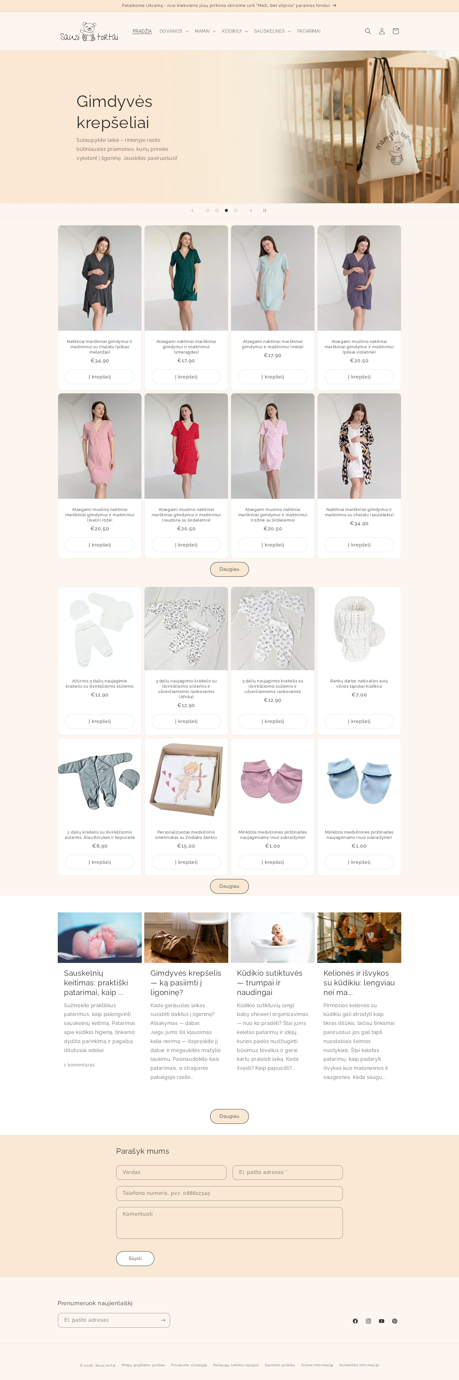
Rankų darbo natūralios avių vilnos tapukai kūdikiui (359, 684)
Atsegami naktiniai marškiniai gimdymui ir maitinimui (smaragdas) (186, 346)
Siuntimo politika (280, 1365)
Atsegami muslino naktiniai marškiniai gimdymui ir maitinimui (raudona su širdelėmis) (186, 515)
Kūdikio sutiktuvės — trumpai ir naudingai (270, 983)
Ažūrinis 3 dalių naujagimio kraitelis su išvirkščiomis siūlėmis (100, 684)
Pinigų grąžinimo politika (143, 1365)
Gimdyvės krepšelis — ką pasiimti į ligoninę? (186, 983)
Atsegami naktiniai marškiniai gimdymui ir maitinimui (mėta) (272, 344)
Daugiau (229, 569)
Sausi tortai (105, 1365)
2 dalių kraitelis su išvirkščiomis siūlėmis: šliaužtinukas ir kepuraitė (100, 835)
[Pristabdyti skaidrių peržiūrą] (267, 210)
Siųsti (135, 1258)
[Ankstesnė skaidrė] (192, 210)
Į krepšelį (100, 377)
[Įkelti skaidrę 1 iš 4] (207, 210)
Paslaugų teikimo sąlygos (236, 1365)
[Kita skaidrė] (251, 210)
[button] (173, 31)
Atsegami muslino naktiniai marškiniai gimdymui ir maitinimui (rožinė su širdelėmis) (273, 515)
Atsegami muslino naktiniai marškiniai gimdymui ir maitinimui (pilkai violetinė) (359, 346)
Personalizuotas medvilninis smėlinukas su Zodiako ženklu (186, 835)
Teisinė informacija (317, 1365)
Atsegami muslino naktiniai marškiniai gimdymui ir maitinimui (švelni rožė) (100, 515)
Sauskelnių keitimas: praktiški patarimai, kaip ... (96, 983)
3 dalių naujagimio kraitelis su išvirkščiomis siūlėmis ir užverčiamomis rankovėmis (273, 686)
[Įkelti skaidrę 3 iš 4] (226, 210)
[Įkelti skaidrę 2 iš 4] (217, 210)
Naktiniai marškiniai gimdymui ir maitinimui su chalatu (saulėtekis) (359, 512)
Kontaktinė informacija (359, 1365)
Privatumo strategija (189, 1365)
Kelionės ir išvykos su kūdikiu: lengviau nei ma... (359, 983)
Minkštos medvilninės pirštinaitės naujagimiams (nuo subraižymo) (273, 835)
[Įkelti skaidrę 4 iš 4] (235, 210)
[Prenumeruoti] (163, 1320)
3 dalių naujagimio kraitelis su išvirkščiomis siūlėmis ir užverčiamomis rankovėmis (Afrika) (186, 689)
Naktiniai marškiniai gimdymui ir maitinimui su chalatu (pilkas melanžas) (99, 346)
